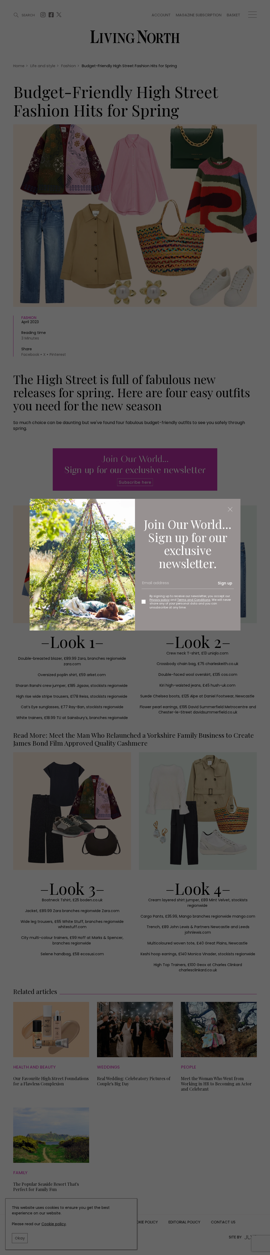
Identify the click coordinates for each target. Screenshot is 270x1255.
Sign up (225, 583)
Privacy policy (160, 600)
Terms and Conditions (193, 600)
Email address (154, 585)
